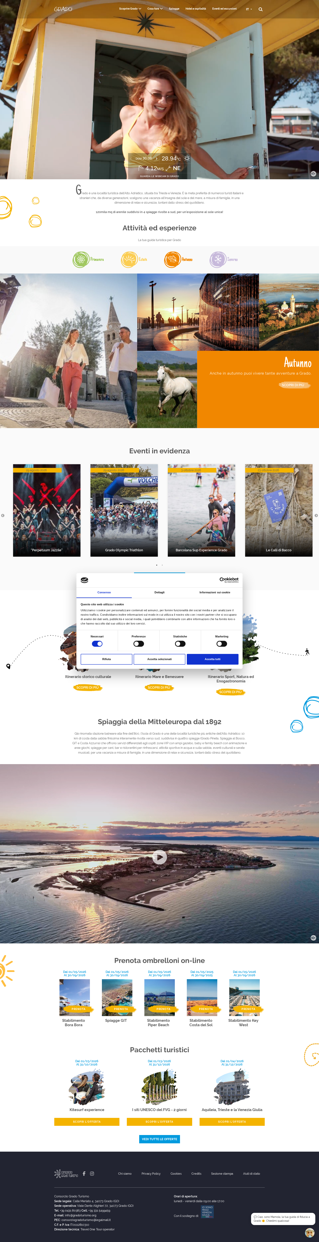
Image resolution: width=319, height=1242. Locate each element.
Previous (3, 516)
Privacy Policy (151, 1173)
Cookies (176, 1173)
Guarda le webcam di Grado (159, 176)
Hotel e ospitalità (196, 8)
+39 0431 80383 (70, 1210)
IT (248, 9)
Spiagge (174, 8)
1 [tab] (157, 565)
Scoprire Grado (128, 8)
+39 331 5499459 (99, 1210)
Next (316, 516)
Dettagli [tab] (160, 592)
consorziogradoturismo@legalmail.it (86, 1220)
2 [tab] (162, 565)
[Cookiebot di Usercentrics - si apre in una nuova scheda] (222, 580)
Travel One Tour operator (97, 1229)
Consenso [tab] (104, 592)
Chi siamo (124, 1173)
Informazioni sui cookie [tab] (215, 592)
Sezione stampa (222, 1173)
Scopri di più (293, 391)
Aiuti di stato (251, 1173)
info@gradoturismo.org (80, 1215)
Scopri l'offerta (87, 1121)
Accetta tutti (212, 659)
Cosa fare (153, 8)
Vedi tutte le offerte (159, 1139)
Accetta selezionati (159, 659)
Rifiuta (106, 659)
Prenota (79, 1009)
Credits (196, 1173)
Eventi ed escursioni (224, 8)
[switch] (138, 644)
